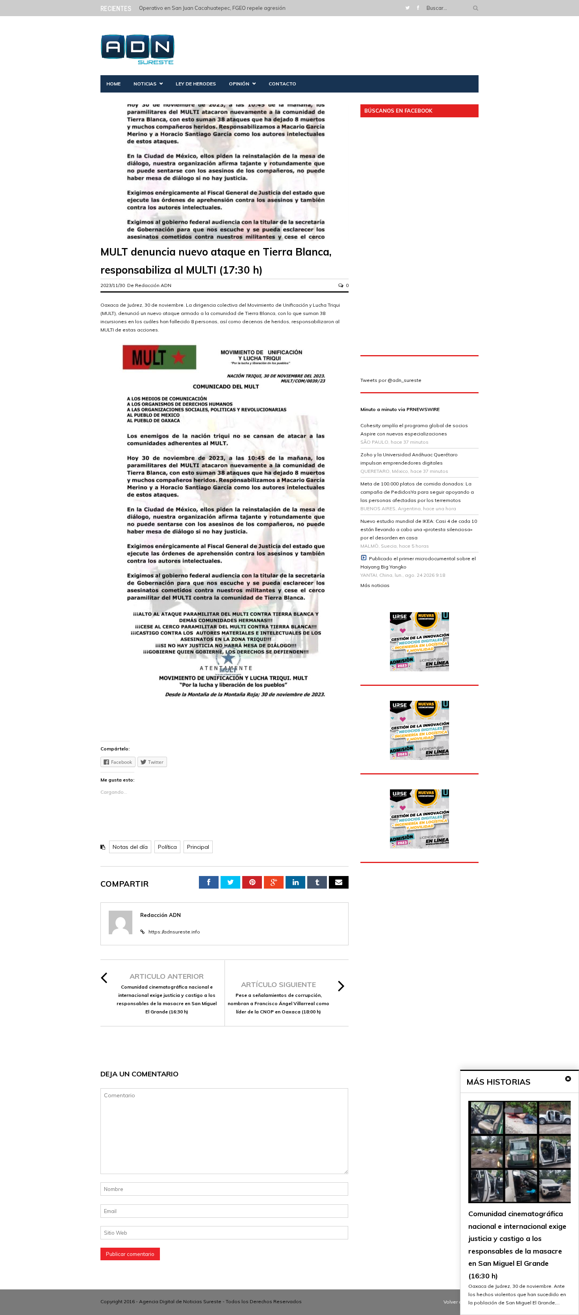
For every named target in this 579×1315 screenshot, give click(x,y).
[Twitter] (407, 8)
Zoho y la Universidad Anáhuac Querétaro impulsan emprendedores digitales (409, 459)
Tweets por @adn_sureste (390, 380)
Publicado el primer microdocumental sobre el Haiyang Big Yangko (418, 563)
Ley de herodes (196, 84)
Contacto (282, 84)
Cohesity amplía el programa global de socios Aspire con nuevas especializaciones (414, 429)
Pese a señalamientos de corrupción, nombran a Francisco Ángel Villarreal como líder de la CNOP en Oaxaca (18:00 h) (278, 1003)
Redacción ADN (153, 285)
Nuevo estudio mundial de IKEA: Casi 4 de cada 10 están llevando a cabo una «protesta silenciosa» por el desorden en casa (418, 529)
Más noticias (375, 585)
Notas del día (130, 846)
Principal (198, 846)
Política (167, 846)
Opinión (239, 84)
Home (113, 84)
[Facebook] (418, 8)
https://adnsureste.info (174, 932)
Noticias (145, 84)
